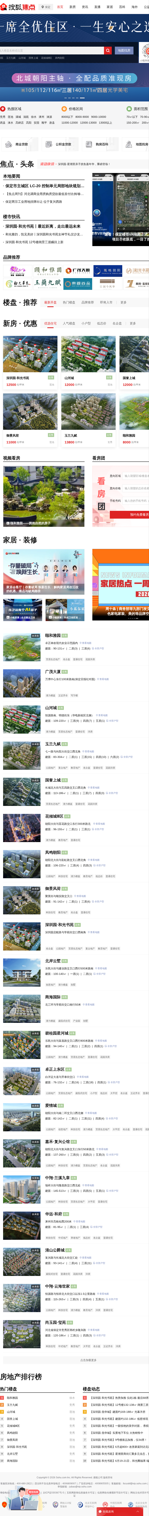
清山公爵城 (55, 1250)
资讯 (85, 7)
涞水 (10, 122)
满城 (18, 116)
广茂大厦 (53, 671)
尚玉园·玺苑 (55, 1322)
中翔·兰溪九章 (57, 1178)
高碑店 (20, 122)
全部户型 (99, 648)
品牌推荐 (87, 302)
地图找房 (124, 50)
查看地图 (86, 643)
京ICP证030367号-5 (53, 1492)
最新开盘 (50, 302)
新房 (72, 7)
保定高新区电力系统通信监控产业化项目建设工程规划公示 (93, 164)
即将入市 (106, 302)
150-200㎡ (132, 122)
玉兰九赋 (11, 58)
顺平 (44, 122)
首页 (60, 7)
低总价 (101, 323)
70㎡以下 (132, 116)
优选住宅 (50, 323)
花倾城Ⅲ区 (46, 58)
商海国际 (53, 997)
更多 (123, 302)
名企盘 (117, 323)
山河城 (22, 58)
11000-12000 (70, 122)
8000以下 (67, 116)
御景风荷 (12, 435)
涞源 (49, 116)
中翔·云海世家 (57, 1286)
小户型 (86, 323)
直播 (97, 7)
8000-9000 (82, 116)
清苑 (26, 116)
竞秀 (2, 116)
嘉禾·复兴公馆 (57, 1141)
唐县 (52, 122)
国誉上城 (33, 58)
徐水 (33, 116)
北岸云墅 (53, 961)
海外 (135, 7)
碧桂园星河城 (56, 1033)
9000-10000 (98, 116)
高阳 (28, 122)
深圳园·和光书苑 (17, 378)
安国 (36, 122)
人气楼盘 (69, 323)
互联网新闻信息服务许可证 (81, 1492)
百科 (122, 7)
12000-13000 (88, 122)
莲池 (10, 116)
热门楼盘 (69, 302)
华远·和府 (53, 1214)
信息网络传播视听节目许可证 (112, 1492)
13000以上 (105, 122)
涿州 (41, 116)
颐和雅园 (53, 635)
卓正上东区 (55, 1069)
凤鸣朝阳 (59, 58)
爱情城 (51, 1105)
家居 (110, 7)
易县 (2, 122)
